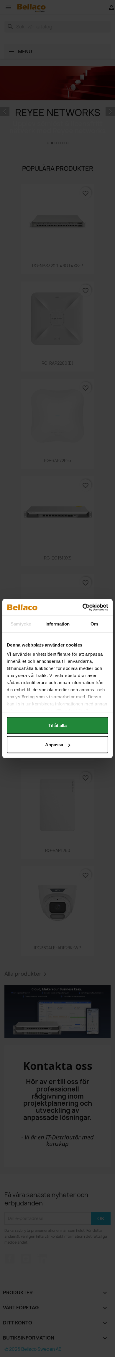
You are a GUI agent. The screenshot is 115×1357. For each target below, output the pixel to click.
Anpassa (54, 744)
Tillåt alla (57, 725)
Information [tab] (57, 623)
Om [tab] (94, 623)
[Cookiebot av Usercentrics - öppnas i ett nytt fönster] (82, 607)
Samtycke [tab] (21, 623)
